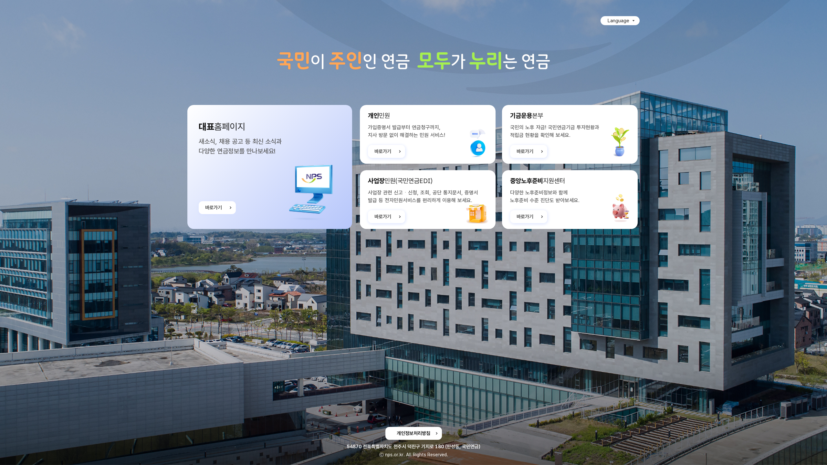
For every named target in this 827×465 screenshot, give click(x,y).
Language (618, 21)
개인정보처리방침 (413, 433)
